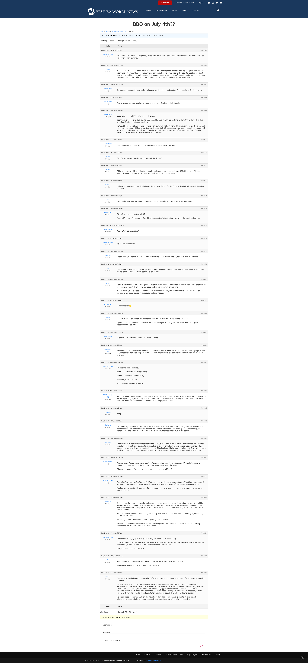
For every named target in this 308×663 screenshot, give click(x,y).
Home (148, 10)
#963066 (204, 65)
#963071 (204, 153)
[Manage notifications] (302, 658)
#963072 (204, 165)
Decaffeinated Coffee (118, 31)
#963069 (204, 110)
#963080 (204, 279)
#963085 (204, 362)
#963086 (204, 391)
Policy (218, 655)
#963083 (204, 332)
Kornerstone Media (153, 660)
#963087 (204, 408)
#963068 (204, 97)
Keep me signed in (112, 640)
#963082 (204, 313)
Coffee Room (161, 10)
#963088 (204, 421)
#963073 (204, 181)
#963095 (204, 556)
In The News (206, 655)
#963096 (204, 573)
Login (200, 2)
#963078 (204, 251)
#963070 (204, 140)
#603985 (204, 50)
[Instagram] (213, 3)
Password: (107, 632)
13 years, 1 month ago (148, 35)
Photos (185, 10)
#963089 (204, 438)
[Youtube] (221, 3)
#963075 (204, 208)
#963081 (204, 300)
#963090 (204, 457)
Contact (196, 10)
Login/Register (192, 655)
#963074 (204, 196)
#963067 (204, 84)
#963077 (204, 238)
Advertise (157, 655)
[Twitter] (217, 3)
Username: (107, 625)
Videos (174, 10)
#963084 (204, 345)
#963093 (204, 497)
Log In (200, 645)
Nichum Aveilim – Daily (185, 2)
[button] (218, 10)
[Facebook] (209, 3)
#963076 (204, 225)
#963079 (204, 264)
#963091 (204, 476)
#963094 (204, 533)
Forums (107, 31)
